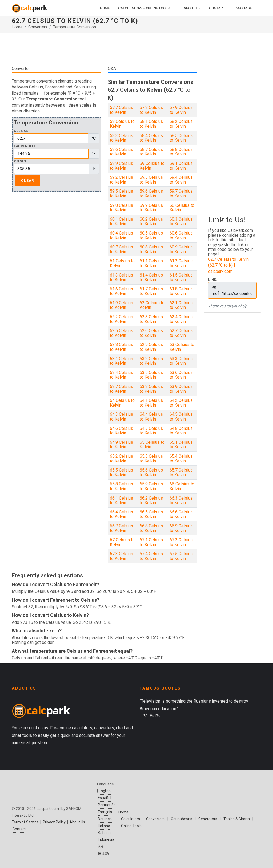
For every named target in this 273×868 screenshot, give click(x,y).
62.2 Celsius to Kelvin (121, 319)
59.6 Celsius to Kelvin (151, 193)
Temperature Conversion (74, 27)
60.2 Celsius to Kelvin (151, 222)
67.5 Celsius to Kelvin (181, 556)
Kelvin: (20, 161)
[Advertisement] (104, 49)
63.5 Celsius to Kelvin (151, 375)
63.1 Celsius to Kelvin (121, 361)
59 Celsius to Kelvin (152, 166)
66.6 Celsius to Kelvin (181, 514)
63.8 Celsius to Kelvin (151, 389)
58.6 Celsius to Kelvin (121, 152)
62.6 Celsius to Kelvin (151, 333)
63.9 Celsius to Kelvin (181, 389)
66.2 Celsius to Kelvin (151, 500)
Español (104, 798)
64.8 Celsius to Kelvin (181, 431)
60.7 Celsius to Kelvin (121, 249)
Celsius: (21, 131)
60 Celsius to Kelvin (182, 208)
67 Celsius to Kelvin (122, 542)
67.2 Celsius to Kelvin (181, 542)
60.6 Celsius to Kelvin (181, 235)
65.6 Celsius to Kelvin (151, 472)
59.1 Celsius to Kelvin (181, 166)
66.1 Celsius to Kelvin (121, 500)
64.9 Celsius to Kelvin (121, 445)
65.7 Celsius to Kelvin (181, 472)
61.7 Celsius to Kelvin (151, 291)
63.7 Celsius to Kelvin (121, 389)
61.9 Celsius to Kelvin (121, 305)
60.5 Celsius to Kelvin (151, 235)
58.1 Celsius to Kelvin (151, 124)
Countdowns (181, 819)
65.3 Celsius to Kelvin (151, 459)
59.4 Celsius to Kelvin (181, 180)
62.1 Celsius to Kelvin (181, 305)
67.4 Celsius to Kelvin (151, 556)
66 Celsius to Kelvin (182, 486)
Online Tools (131, 826)
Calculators (130, 819)
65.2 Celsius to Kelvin (121, 459)
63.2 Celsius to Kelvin (151, 361)
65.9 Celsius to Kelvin (151, 486)
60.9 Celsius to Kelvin (181, 249)
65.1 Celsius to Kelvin (181, 445)
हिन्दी (101, 846)
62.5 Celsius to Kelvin (121, 333)
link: (212, 280)
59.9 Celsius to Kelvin (151, 208)
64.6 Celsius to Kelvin (121, 431)
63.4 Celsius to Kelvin (121, 375)
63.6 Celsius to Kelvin (181, 375)
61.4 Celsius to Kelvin (151, 277)
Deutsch (105, 819)
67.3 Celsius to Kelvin (121, 556)
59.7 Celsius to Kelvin (181, 193)
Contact (19, 829)
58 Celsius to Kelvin (122, 124)
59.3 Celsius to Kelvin (151, 180)
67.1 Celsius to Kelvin (151, 542)
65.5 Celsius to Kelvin (121, 472)
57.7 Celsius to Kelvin (121, 110)
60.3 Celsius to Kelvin (181, 222)
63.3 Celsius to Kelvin (181, 361)
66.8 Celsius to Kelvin (151, 528)
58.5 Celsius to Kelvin (181, 138)
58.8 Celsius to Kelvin (181, 152)
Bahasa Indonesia (106, 836)
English (105, 791)
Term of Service (25, 822)
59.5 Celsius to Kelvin (121, 193)
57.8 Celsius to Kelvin (151, 110)
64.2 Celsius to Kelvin (181, 403)
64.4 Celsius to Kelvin (151, 417)
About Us (77, 822)
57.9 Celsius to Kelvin (181, 110)
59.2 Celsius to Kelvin (121, 180)
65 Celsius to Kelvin (152, 445)
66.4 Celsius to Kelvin (121, 514)
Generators (207, 819)
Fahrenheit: (25, 146)
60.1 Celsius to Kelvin (121, 222)
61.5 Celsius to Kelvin (181, 277)
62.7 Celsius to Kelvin (181, 333)
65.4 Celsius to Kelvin (181, 459)
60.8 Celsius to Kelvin (151, 249)
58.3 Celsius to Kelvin (121, 138)
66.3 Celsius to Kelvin (181, 500)
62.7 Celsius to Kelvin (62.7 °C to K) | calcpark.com (228, 265)
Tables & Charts (236, 819)
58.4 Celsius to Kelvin (151, 138)
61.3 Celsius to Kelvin (121, 277)
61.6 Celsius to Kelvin (121, 291)
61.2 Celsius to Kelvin (181, 263)
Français (105, 812)
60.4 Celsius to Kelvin (121, 235)
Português (106, 805)
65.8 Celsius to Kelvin (121, 486)
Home (17, 27)
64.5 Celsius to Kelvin (181, 417)
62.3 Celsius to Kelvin (151, 319)
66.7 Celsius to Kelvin (121, 528)
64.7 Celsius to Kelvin (151, 431)
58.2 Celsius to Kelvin (181, 124)
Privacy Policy (54, 822)
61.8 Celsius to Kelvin (181, 291)
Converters (37, 27)
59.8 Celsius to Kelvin (121, 208)
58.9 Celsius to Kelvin (121, 166)
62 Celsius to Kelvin (152, 305)
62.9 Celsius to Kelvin (151, 347)
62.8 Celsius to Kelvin (121, 347)
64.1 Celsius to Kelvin (151, 403)
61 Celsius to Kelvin (122, 263)
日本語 (103, 853)
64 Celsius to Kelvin (122, 403)
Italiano (104, 826)
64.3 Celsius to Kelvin (121, 417)
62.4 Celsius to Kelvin (181, 319)
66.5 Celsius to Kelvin (151, 514)
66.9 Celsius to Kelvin (181, 528)
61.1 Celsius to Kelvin (151, 263)
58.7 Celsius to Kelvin (151, 152)
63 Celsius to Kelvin (182, 347)
